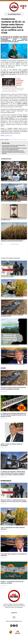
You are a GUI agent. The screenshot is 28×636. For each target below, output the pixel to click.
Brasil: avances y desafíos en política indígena (11, 201)
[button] (5, 7)
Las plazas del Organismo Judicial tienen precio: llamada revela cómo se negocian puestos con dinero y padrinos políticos (13, 473)
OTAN (22, 139)
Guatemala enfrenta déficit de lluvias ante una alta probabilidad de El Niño (13, 388)
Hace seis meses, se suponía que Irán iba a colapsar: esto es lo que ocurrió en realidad (14, 500)
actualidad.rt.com (8, 135)
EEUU (19, 139)
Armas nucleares (13, 139)
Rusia (25, 139)
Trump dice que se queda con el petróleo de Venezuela (13, 364)
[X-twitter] (23, 6)
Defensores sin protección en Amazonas (10, 345)
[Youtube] (25, 6)
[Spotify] (23, 8)
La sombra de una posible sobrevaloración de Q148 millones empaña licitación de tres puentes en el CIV (13, 415)
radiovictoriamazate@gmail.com (14, 621)
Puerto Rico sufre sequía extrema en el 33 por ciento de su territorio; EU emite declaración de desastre (13, 152)
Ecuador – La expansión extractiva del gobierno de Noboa (12, 582)
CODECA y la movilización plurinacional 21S (10, 181)
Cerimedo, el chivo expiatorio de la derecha (10, 258)
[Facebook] (21, 6)
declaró (6, 116)
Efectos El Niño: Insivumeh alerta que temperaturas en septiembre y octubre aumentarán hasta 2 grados (13, 240)
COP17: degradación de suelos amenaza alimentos (12, 297)
